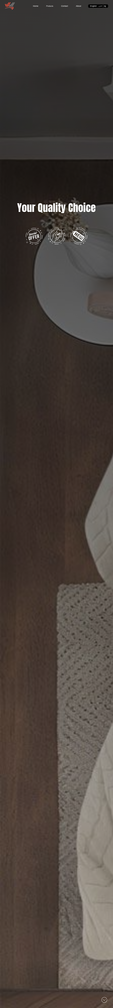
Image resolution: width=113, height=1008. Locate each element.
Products (49, 6)
